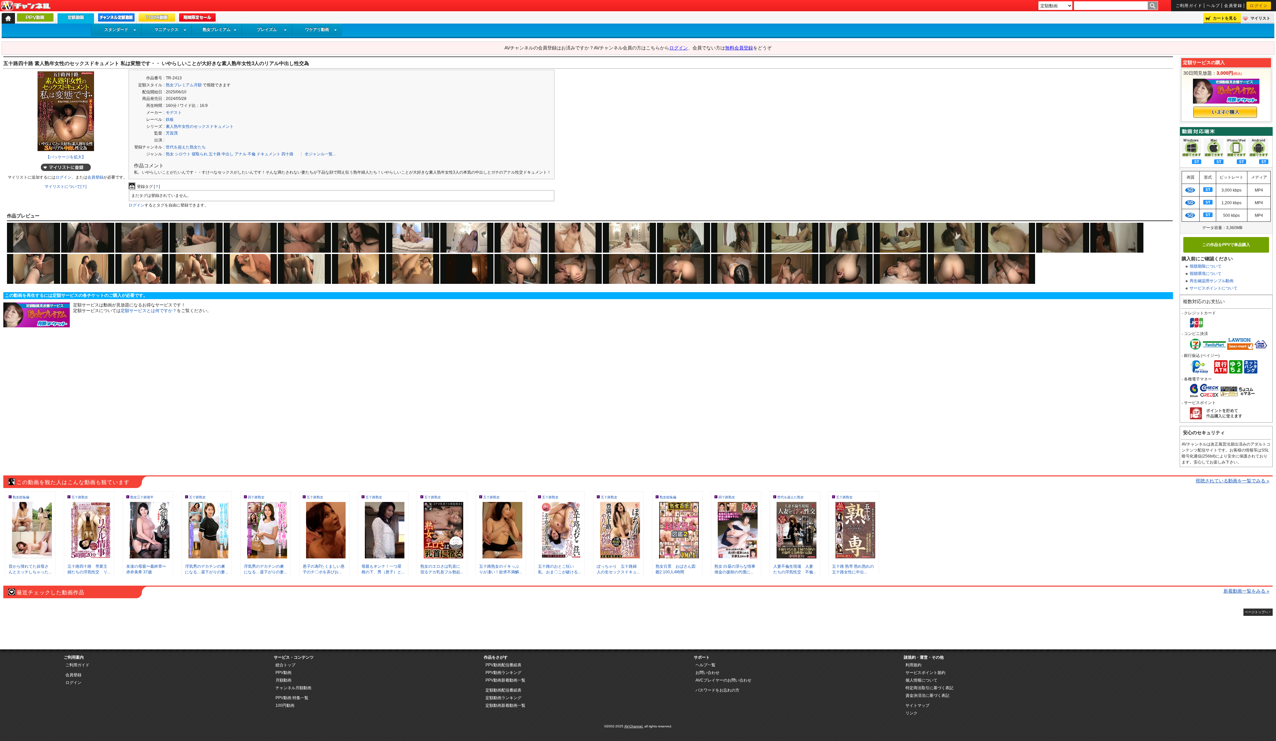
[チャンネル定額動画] (116, 19)
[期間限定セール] (197, 19)
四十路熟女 (256, 497)
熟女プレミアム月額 (184, 85)
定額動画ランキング (503, 698)
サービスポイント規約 (925, 672)
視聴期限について (1206, 266)
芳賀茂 (172, 133)
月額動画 (283, 680)
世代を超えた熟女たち (186, 147)
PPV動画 (283, 672)
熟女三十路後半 (142, 497)
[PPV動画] (35, 19)
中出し (228, 154)
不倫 (252, 154)
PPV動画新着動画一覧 (505, 680)
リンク (911, 713)
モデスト (174, 112)
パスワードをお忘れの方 (717, 690)
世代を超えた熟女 (790, 497)
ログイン (1259, 5)
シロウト (183, 154)
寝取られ (200, 154)
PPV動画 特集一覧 (291, 698)
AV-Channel (26, 6)
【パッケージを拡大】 (66, 157)
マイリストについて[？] (65, 186)
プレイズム (267, 29)
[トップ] (8, 18)
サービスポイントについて (1213, 288)
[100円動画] (157, 19)
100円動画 (284, 705)
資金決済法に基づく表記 (927, 695)
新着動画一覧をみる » (1246, 591)
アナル (241, 154)
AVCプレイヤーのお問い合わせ (723, 680)
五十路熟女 (79, 497)
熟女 (170, 154)
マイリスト (1260, 18)
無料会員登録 (739, 47)
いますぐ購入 (1225, 112)
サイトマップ (917, 705)
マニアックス (166, 29)
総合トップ (285, 665)
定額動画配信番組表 (503, 690)
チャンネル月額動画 (293, 688)
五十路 (215, 154)
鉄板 (170, 119)
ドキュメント (268, 154)
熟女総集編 (21, 497)
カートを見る (1225, 18)
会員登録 (1233, 5)
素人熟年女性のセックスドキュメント (200, 126)
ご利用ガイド (1189, 5)
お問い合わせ (707, 672)
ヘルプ (1213, 5)
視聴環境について (1206, 273)
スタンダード (116, 29)
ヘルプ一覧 (705, 665)
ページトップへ (1256, 612)
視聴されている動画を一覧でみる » (1232, 480)
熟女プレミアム (217, 29)
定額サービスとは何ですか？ (149, 310)
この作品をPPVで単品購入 (1226, 244)
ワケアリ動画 (317, 29)
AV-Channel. (633, 726)
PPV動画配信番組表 (503, 665)
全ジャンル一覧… (321, 154)
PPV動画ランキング (503, 672)
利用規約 (913, 665)
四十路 (287, 154)
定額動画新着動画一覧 (505, 705)
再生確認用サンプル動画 (1211, 281)
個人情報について (921, 680)
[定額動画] (75, 20)
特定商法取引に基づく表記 (929, 688)
